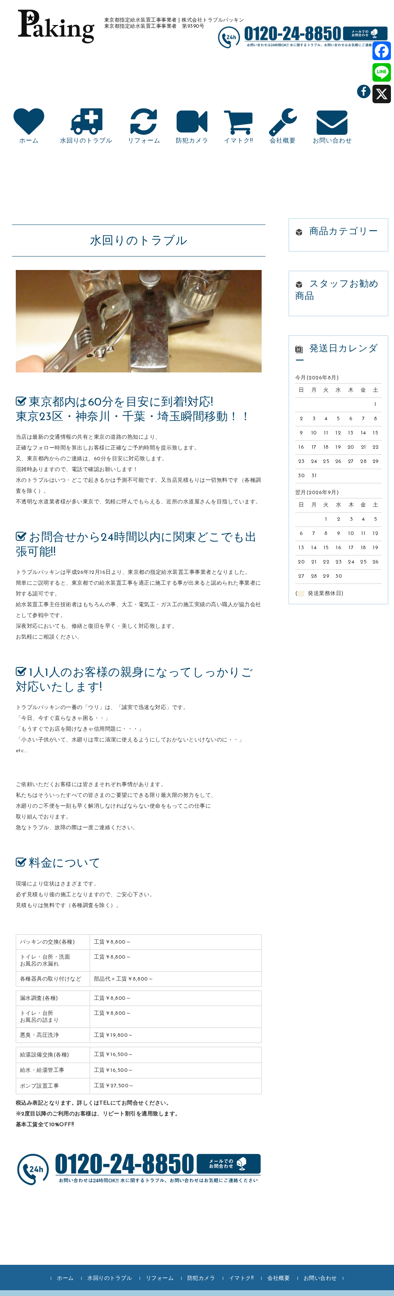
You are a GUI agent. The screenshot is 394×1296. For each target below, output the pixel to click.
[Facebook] (381, 51)
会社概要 (283, 141)
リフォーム (144, 141)
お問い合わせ (332, 141)
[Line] (381, 72)
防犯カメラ (192, 141)
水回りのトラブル (86, 141)
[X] (381, 94)
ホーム (29, 141)
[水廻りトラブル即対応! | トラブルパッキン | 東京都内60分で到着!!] (55, 35)
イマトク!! (238, 141)
